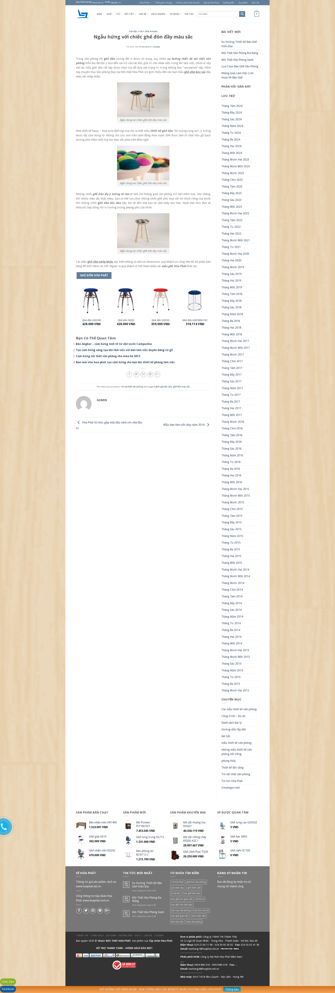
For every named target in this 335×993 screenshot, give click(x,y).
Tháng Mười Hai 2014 (235, 569)
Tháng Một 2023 (231, 206)
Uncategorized (230, 787)
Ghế (109, 13)
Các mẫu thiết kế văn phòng (239, 709)
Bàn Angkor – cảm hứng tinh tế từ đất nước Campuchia (114, 344)
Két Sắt (225, 736)
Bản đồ (254, 940)
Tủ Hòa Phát (177, 882)
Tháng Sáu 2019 (231, 274)
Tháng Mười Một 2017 (235, 347)
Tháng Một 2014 (231, 643)
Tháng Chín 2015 (232, 509)
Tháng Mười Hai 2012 (235, 690)
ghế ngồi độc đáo (163, 386)
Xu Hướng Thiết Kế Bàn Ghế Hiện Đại (239, 44)
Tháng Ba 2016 (230, 468)
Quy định (243, 2)
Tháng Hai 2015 (231, 556)
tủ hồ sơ (200, 899)
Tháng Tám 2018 (231, 294)
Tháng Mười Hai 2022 (235, 213)
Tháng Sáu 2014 (231, 610)
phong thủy (228, 760)
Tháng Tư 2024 (231, 132)
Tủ (118, 13)
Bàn (99, 13)
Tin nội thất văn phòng (143, 31)
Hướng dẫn (228, 2)
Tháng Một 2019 (231, 287)
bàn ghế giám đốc (180, 916)
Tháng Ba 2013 (230, 684)
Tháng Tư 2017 (231, 394)
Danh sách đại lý (231, 722)
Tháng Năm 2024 (232, 126)
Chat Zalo (8, 981)
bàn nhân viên (199, 916)
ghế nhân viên (194, 887)
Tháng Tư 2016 (231, 462)
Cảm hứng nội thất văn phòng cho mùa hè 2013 (108, 356)
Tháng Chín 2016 (232, 428)
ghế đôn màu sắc (181, 386)
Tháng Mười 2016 (232, 421)
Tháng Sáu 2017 (231, 381)
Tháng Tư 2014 (231, 623)
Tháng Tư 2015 (231, 542)
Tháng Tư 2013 (231, 677)
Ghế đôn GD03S (160, 320)
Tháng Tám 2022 (231, 220)
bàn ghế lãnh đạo (191, 893)
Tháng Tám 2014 (231, 596)
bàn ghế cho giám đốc (182, 899)
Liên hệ (255, 2)
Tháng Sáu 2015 (231, 529)
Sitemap (159, 935)
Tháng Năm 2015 (232, 536)
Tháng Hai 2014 (231, 636)
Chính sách (97, 935)
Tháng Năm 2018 (232, 314)
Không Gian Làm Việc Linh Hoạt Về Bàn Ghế (237, 75)
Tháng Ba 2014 (230, 630)
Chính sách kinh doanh (188, 2)
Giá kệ (142, 13)
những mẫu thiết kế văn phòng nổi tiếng (236, 752)
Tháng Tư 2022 (231, 226)
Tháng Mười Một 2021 (235, 240)
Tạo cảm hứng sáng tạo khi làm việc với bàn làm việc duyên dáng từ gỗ (124, 350)
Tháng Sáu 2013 (231, 663)
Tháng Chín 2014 (232, 589)
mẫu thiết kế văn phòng (236, 743)
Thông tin (82, 935)
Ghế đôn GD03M (91, 320)
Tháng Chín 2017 (232, 361)
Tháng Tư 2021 (231, 247)
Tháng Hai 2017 (231, 408)
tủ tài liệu (175, 893)
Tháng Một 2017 (231, 415)
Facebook (8, 989)
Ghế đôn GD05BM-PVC (195, 320)
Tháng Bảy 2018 (231, 300)
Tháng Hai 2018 (231, 327)
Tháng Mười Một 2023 (235, 166)
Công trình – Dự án (233, 716)
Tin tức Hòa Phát (232, 781)
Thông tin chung (163, 2)
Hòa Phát (144, 2)
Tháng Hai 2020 (231, 260)
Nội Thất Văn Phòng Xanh (237, 59)
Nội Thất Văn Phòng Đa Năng (239, 53)
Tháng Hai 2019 (231, 280)
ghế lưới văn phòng (196, 882)
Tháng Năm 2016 (232, 455)
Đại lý (138, 935)
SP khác (174, 13)
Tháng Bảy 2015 (231, 522)
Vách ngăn (158, 13)
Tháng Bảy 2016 (231, 441)
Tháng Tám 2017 (231, 368)
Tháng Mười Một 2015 (235, 495)
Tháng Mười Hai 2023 (235, 159)
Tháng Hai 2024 (231, 146)
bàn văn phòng (194, 921)
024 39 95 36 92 (224, 944)
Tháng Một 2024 (231, 153)
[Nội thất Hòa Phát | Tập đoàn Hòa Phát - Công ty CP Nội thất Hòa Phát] (84, 14)
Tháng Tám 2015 (231, 515)
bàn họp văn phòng (180, 910)
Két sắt (129, 13)
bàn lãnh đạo (177, 887)
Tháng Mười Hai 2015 (235, 489)
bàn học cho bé (201, 910)
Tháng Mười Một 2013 (235, 657)
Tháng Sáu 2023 (231, 200)
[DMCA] (230, 948)
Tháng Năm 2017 (232, 388)
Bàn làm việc (177, 921)
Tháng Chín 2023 (232, 179)
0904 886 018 (202, 964)
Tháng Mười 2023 (232, 173)
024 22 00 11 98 (203, 944)
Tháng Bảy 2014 (231, 603)
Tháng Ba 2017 (230, 401)
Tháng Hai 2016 (231, 475)
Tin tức (189, 13)
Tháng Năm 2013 (232, 670)
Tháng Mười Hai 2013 (235, 650)
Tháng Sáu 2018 (231, 307)
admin (156, 47)
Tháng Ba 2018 (230, 321)
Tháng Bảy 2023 (231, 193)
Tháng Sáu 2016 (231, 448)
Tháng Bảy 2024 (231, 112)
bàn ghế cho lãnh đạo (181, 904)
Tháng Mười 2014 (232, 583)
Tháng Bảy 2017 (231, 374)
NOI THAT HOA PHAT (118, 940)
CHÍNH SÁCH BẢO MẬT (138, 948)
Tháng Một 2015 (231, 562)
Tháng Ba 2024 (230, 139)
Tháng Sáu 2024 (231, 119)
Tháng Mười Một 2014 (235, 576)
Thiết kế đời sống (232, 767)
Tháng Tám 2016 (231, 435)
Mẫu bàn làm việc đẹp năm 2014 (184, 424)
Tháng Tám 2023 (231, 186)
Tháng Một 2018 (231, 334)
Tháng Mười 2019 (232, 267)
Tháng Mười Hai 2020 (235, 253)
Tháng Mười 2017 (232, 354)
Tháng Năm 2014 (232, 616)
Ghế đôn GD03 (126, 320)
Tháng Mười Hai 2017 (235, 341)
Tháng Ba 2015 (230, 549)
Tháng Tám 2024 (231, 106)
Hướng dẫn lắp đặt (233, 729)
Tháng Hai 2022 (231, 233)
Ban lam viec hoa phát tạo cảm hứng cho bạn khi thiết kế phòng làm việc (125, 362)
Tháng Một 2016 (231, 482)
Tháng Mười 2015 (232, 502)
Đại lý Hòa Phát (211, 2)
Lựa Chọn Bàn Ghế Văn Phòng (239, 66)
